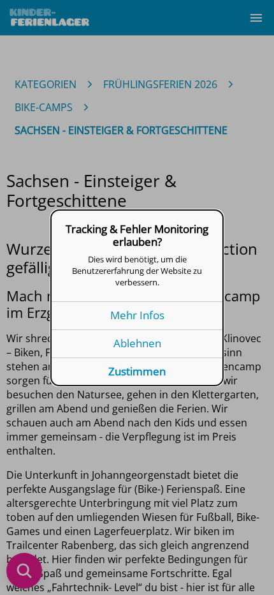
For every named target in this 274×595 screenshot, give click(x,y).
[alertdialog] (137, 298)
